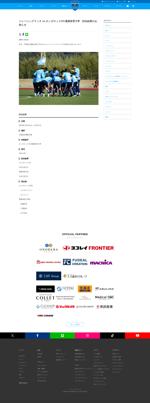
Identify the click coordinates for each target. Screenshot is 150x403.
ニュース (19, 6)
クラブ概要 (97, 353)
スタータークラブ (110, 56)
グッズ (107, 40)
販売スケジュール (42, 374)
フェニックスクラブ (117, 366)
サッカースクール (117, 369)
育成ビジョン (116, 353)
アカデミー (107, 6)
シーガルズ (108, 102)
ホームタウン (22, 362)
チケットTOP (122, 1)
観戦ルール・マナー (80, 360)
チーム (54, 6)
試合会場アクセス (80, 357)
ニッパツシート (42, 377)
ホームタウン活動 (98, 372)
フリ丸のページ (98, 357)
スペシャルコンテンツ (81, 377)
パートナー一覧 (98, 375)
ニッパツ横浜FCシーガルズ (101, 369)
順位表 (39, 357)
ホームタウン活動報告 (111, 81)
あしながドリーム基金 (100, 378)
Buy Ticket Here (42, 381)
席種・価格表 (41, 368)
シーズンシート (109, 61)
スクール (107, 112)
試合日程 (40, 353)
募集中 (107, 117)
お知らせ (107, 25)
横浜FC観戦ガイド (80, 353)
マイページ (133, 1)
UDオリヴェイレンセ (111, 96)
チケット (42, 6)
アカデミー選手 (116, 360)
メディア (107, 71)
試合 (31, 6)
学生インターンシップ (100, 384)
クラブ (85, 6)
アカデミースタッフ (117, 363)
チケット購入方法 (42, 371)
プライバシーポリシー (75, 389)
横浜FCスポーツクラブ (100, 366)
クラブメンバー (109, 51)
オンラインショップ (109, 1)
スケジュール (60, 357)
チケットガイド (42, 365)
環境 (106, 86)
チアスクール (116, 372)
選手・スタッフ (60, 353)
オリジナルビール (80, 381)
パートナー (119, 6)
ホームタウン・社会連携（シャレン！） (117, 76)
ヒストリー (97, 360)
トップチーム (109, 46)
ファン (96, 6)
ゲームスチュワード (99, 381)
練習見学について (61, 360)
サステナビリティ (98, 363)
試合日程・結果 (116, 357)
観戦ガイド (65, 6)
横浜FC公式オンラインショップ (84, 368)
